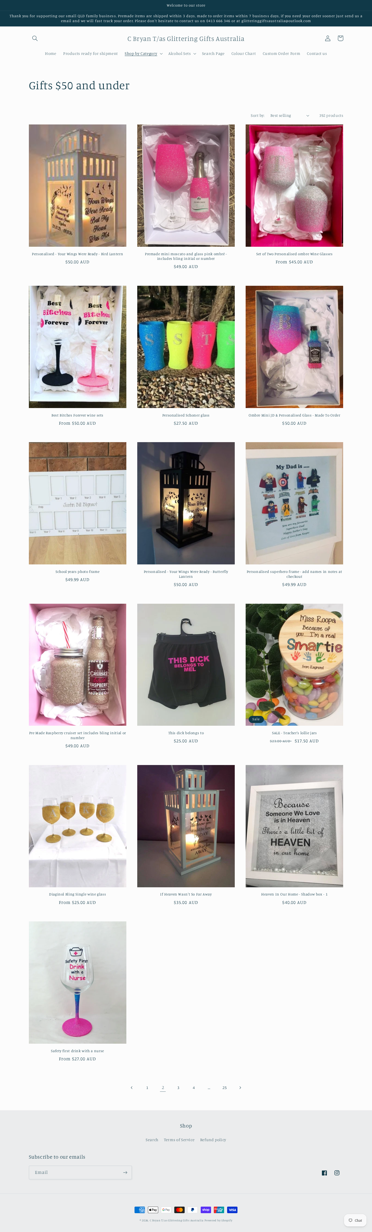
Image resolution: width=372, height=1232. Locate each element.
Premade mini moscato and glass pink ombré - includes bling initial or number (186, 256)
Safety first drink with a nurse (77, 1051)
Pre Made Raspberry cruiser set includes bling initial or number (77, 735)
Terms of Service (179, 1139)
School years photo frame (77, 571)
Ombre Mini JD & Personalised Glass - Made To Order (294, 415)
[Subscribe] (125, 1172)
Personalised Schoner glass (186, 415)
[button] (35, 38)
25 (224, 1087)
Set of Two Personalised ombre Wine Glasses (294, 254)
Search (152, 1139)
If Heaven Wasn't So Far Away (186, 894)
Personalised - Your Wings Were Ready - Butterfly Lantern (186, 574)
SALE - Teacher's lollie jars (294, 733)
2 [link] (163, 1087)
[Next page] (240, 1087)
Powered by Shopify (218, 1220)
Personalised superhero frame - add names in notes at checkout (294, 574)
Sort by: (257, 115)
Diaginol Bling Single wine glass (77, 894)
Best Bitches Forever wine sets (77, 415)
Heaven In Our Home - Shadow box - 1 (294, 894)
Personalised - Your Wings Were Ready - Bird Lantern (77, 254)
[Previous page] (132, 1087)
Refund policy (213, 1139)
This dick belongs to (186, 733)
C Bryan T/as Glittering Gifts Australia (177, 1220)
